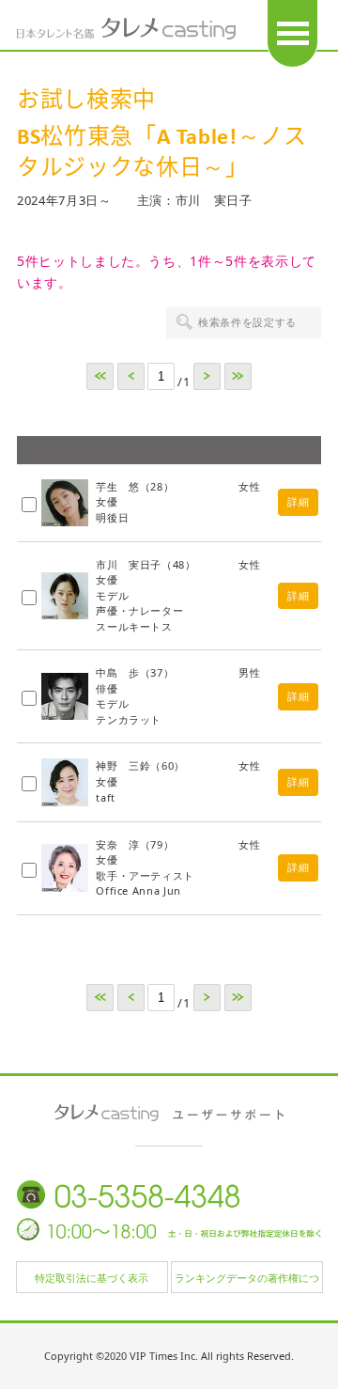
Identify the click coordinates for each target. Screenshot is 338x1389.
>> (238, 376)
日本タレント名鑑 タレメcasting (127, 28)
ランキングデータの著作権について (247, 1282)
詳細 (298, 501)
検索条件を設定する (247, 322)
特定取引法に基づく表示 (91, 1278)
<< (100, 376)
